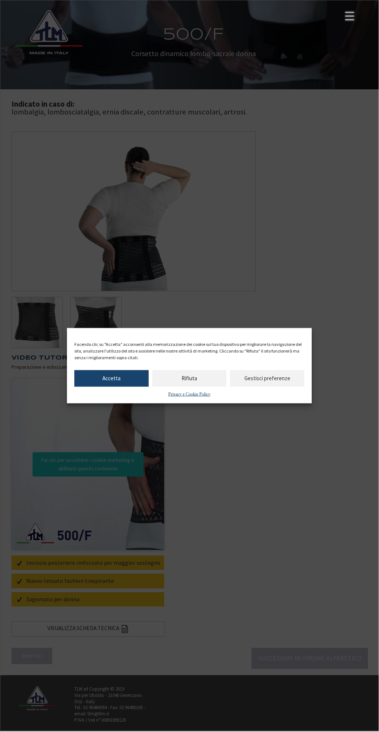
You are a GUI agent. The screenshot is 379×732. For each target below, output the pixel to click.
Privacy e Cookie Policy (189, 393)
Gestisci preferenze (267, 378)
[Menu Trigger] (349, 16)
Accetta (111, 378)
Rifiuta (189, 378)
